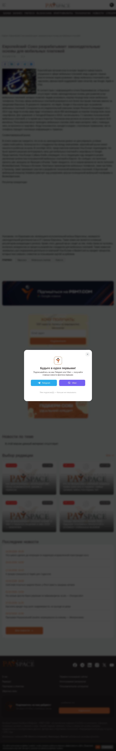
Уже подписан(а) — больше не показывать (58, 392)
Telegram (46, 383)
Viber (74, 383)
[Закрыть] (87, 354)
